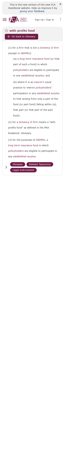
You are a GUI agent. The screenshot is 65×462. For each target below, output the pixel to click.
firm (21, 48)
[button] (6, 167)
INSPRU (25, 53)
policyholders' (44, 87)
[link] (18, 19)
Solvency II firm (49, 48)
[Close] (60, 4)
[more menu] (60, 19)
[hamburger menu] (4, 20)
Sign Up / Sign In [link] (44, 19)
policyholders (21, 70)
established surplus (32, 75)
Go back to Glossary (23, 36)
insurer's (39, 82)
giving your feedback (32, 11)
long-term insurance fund (35, 59)
